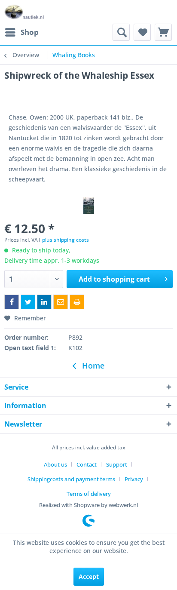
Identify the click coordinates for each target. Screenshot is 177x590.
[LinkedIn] (44, 302)
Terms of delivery (89, 494)
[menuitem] (21, 32)
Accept (89, 576)
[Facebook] (11, 302)
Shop (30, 32)
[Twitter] (28, 302)
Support (116, 464)
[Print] (77, 302)
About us (55, 464)
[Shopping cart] (163, 32)
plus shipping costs (65, 239)
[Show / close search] (121, 32)
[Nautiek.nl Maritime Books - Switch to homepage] (24, 11)
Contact (86, 464)
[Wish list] (142, 32)
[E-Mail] (60, 302)
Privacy (134, 479)
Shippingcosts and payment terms (71, 479)
